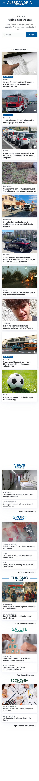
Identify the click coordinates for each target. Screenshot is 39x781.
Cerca (31, 35)
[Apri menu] (3, 3)
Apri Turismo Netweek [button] (24, 623)
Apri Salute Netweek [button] (25, 675)
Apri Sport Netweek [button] (26, 572)
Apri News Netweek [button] (25, 511)
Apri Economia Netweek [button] (24, 726)
